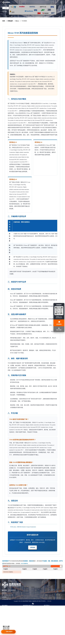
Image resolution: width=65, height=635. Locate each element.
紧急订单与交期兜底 (7, 610)
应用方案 (25, 613)
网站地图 (49, 601)
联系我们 (46, 608)
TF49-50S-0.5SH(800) (8, 572)
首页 (3, 21)
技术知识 (25, 610)
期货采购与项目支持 (7, 613)
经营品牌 (10, 21)
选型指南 (25, 608)
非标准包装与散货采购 (7, 617)
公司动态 (25, 615)
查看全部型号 (9, 631)
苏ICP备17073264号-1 (41, 601)
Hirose (17, 21)
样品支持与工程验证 (7, 615)
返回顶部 (58, 329)
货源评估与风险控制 (7, 620)
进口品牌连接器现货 (7, 608)
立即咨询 (32, 547)
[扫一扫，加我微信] (33, 604)
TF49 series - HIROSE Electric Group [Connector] (23, 526)
